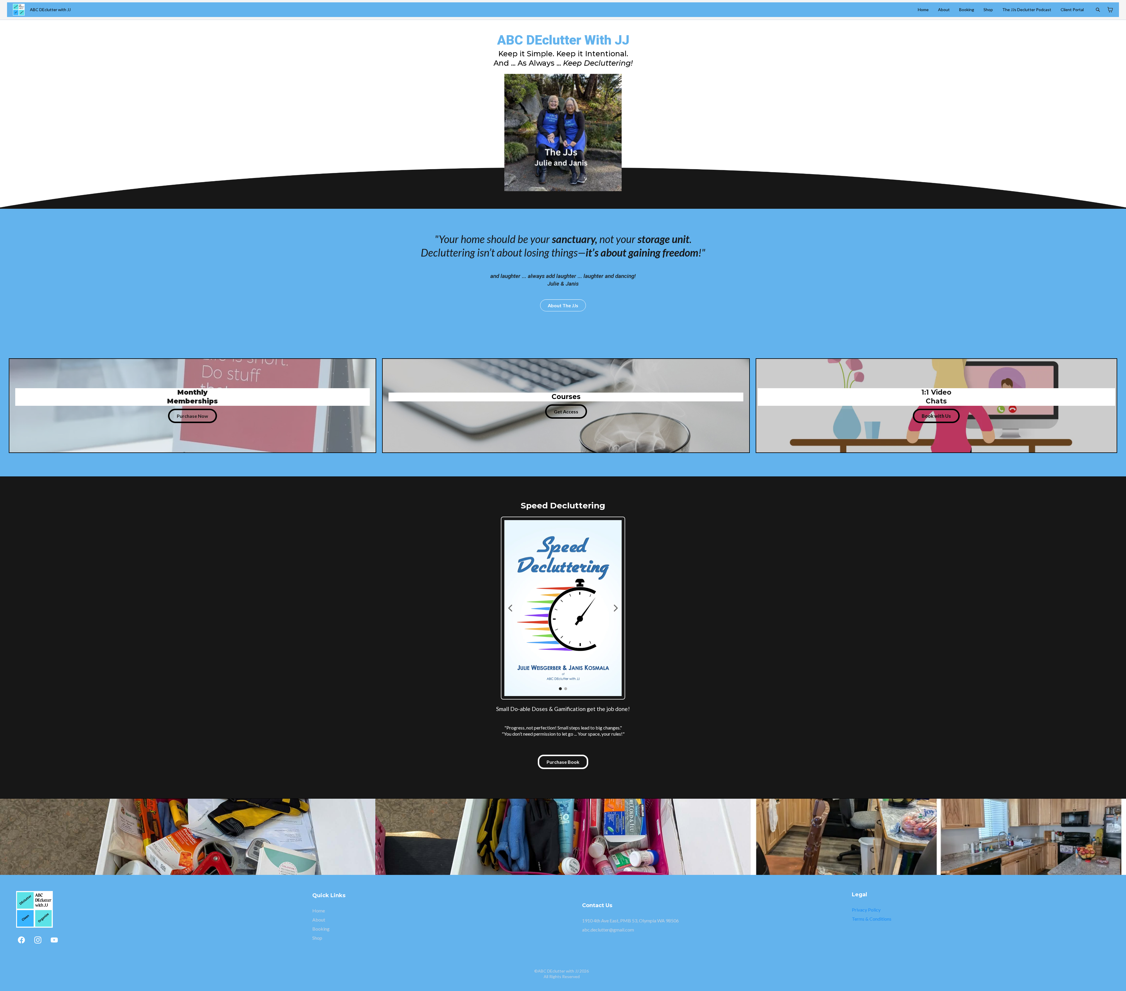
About (944, 9)
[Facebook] (21, 940)
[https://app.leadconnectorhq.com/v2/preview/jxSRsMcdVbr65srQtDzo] (19, 10)
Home (923, 9)
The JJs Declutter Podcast (1026, 9)
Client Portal (1072, 9)
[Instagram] (38, 940)
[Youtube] (54, 940)
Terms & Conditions (871, 919)
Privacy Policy (866, 909)
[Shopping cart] (1110, 10)
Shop (988, 9)
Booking (966, 9)
